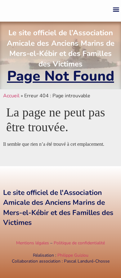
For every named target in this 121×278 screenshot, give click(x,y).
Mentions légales (32, 243)
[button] (116, 9)
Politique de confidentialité (79, 243)
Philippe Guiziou (72, 255)
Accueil (11, 95)
